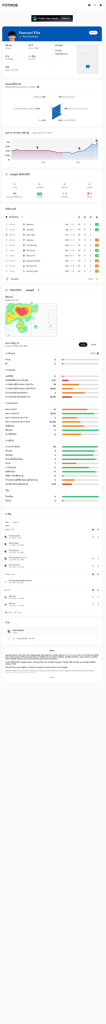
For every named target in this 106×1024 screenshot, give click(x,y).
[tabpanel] (52, 567)
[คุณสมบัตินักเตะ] (38, 87)
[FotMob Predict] (52, 18)
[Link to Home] (10, 5)
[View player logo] (12, 36)
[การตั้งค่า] (100, 5)
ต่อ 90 (93, 345)
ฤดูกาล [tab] (15, 522)
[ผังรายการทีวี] (89, 5)
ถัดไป (90, 279)
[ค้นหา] (95, 5)
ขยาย (52, 677)
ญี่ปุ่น (33, 56)
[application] (55, 150)
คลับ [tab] (7, 522)
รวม (83, 345)
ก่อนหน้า (15, 279)
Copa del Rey (22, 638)
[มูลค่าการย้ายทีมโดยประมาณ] (27, 133)
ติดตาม (93, 33)
